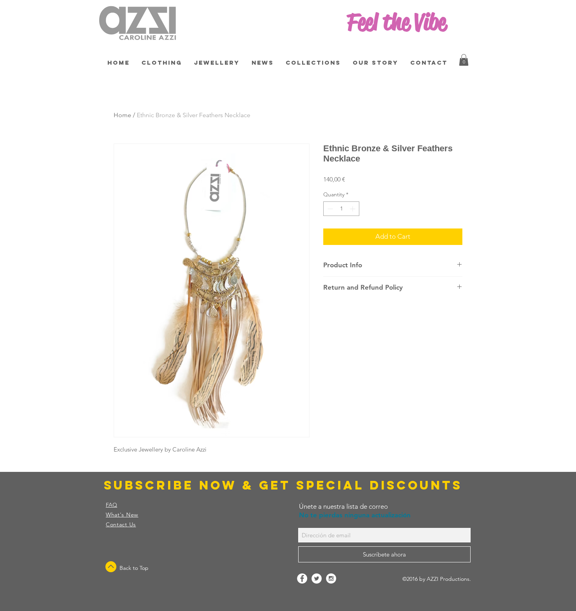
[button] (464, 60)
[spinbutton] (341, 209)
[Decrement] (329, 209)
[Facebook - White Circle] (302, 578)
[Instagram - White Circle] (331, 578)
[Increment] (353, 209)
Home (122, 115)
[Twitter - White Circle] (317, 578)
